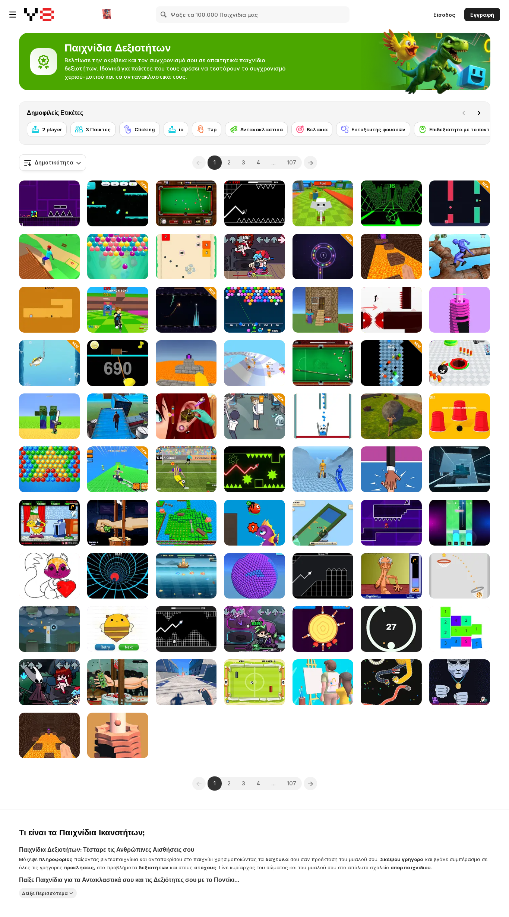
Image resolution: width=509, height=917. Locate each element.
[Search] (164, 14)
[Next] (479, 113)
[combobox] (52, 162)
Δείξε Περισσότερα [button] (45, 893)
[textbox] (52, 162)
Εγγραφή (482, 15)
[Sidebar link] (12, 14)
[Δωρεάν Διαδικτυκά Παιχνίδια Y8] (39, 14)
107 (291, 162)
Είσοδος (444, 15)
